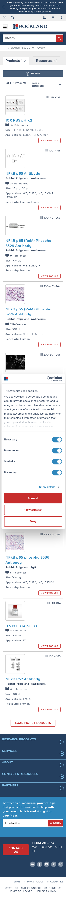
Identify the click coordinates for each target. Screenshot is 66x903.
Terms (16, 881)
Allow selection (33, 509)
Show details (47, 486)
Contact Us (16, 849)
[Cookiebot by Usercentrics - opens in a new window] (47, 378)
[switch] (57, 450)
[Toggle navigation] (5, 26)
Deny (33, 521)
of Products (14, 83)
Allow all (33, 498)
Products (16, 60)
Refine (35, 73)
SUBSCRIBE (55, 823)
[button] (61, 17)
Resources (46, 60)
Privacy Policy (33, 881)
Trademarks (55, 881)
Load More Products (33, 723)
